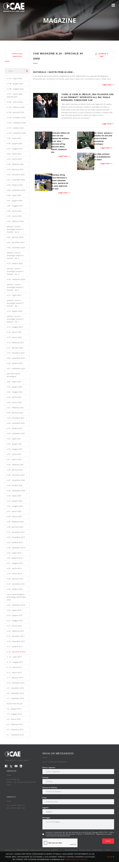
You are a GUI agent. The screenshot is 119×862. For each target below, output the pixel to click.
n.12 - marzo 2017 (14, 672)
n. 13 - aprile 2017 (14, 667)
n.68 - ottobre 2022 (15, 363)
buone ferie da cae (14, 703)
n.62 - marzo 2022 (14, 402)
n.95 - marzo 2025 (14, 159)
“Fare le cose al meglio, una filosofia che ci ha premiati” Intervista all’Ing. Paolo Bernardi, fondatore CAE (87, 97)
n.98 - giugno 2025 (14, 143)
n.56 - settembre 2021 (16, 433)
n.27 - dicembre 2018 (15, 584)
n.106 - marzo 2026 (15, 102)
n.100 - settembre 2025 (16, 133)
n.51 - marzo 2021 (14, 459)
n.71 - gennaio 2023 (15, 348)
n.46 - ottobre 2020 (15, 485)
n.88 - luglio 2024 (14, 195)
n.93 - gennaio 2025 (15, 169)
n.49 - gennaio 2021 (15, 470)
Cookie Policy (97, 850)
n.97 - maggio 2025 (15, 149)
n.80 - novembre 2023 (16, 247)
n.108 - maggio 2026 (15, 89)
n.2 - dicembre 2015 (15, 729)
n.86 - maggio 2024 (15, 206)
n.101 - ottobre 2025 (15, 128)
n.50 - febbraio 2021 (15, 465)
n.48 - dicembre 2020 (15, 475)
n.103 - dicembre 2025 (16, 117)
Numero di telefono (49, 787)
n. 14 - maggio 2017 (15, 662)
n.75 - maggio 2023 (15, 327)
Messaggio (46, 818)
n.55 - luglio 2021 (14, 439)
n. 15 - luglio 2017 (14, 657)
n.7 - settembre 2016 (15, 698)
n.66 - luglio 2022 (14, 382)
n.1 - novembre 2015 (15, 735)
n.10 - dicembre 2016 (15, 683)
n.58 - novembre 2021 (16, 423)
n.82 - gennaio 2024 (15, 237)
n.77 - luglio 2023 (14, 295)
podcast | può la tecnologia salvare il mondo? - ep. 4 (15, 271)
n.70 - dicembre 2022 (15, 353)
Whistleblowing (71, 850)
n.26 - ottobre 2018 (15, 589)
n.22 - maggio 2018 (15, 620)
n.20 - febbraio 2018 (15, 631)
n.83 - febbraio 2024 (15, 221)
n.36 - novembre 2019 (16, 537)
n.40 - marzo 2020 (14, 516)
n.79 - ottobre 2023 (15, 263)
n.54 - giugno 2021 (14, 444)
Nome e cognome (48, 767)
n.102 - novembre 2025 (16, 123)
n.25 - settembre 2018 (16, 605)
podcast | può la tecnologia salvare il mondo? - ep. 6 (15, 229)
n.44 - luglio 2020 (14, 496)
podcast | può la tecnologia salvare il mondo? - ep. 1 (15, 319)
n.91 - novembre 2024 (16, 180)
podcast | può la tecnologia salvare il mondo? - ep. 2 (15, 303)
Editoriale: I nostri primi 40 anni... (54, 72)
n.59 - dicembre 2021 (15, 418)
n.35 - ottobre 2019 (15, 542)
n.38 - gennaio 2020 (15, 527)
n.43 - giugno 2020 (14, 501)
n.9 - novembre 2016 (15, 688)
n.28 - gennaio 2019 (15, 579)
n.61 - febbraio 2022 (15, 407)
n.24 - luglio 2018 (14, 610)
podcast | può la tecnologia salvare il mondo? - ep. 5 (15, 255)
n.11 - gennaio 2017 (15, 677)
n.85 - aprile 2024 (14, 211)
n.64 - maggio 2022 (15, 392)
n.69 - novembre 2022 (16, 358)
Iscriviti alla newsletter (17, 55)
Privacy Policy (84, 850)
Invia (108, 841)
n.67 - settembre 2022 (16, 368)
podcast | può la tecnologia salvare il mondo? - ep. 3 (15, 287)
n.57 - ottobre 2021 (15, 428)
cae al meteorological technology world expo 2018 (16, 597)
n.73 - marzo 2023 (14, 337)
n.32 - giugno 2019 (14, 558)
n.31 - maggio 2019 (15, 563)
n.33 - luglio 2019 (14, 553)
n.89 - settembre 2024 (16, 190)
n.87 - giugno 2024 (14, 200)
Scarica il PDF (103, 55)
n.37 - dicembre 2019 (15, 532)
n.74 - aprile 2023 (14, 332)
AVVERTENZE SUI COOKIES (76, 859)
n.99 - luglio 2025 (14, 138)
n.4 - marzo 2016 (14, 719)
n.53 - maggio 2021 (15, 449)
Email (44, 798)
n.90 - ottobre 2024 (15, 185)
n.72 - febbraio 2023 (15, 342)
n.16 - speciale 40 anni (16, 652)
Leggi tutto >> (108, 84)
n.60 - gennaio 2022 (15, 413)
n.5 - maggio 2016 (14, 714)
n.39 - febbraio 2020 (15, 522)
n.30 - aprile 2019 (14, 568)
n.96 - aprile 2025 (14, 154)
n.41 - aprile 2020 (14, 511)
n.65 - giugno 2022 (14, 387)
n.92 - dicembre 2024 (15, 174)
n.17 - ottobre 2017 (15, 646)
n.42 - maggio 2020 (15, 506)
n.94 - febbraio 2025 (15, 164)
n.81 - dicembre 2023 (15, 242)
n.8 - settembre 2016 (15, 693)
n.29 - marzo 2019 (14, 574)
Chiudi (110, 857)
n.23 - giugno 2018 (14, 615)
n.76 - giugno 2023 (14, 311)
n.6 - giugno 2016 (14, 709)
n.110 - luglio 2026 (14, 78)
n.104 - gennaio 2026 (15, 112)
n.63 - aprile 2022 (14, 397)
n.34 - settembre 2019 (16, 548)
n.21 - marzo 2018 (14, 626)
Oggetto (45, 808)
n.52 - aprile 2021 (14, 454)
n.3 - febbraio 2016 (15, 724)
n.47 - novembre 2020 (16, 480)
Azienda (45, 777)
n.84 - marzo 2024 (14, 216)
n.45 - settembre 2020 (16, 490)
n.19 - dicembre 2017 (15, 636)
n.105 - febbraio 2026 (16, 107)
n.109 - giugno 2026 (15, 84)
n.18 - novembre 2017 (16, 641)
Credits (108, 850)
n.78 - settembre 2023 (16, 279)
